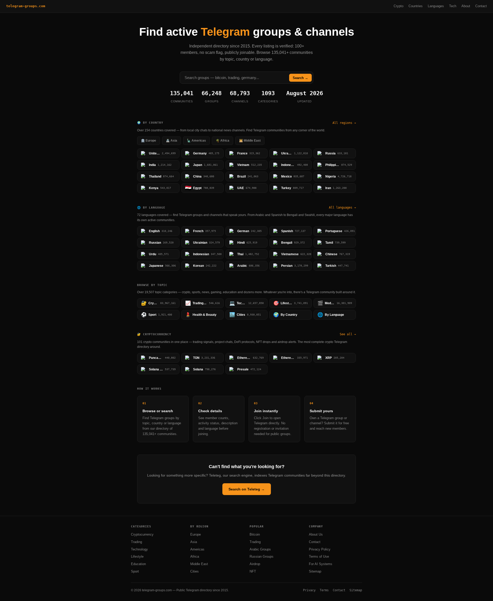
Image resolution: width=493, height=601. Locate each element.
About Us (316, 534)
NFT (253, 571)
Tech (452, 6)
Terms (324, 590)
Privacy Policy (319, 549)
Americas (197, 549)
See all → (348, 334)
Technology (139, 549)
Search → (300, 78)
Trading (136, 542)
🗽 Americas (196, 140)
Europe (195, 534)
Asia (193, 542)
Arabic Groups (260, 549)
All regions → (344, 123)
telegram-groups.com (25, 6)
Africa (194, 556)
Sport (135, 571)
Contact (481, 6)
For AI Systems (320, 564)
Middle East (199, 564)
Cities (194, 571)
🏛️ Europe (148, 140)
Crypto (398, 6)
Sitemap (315, 571)
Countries (416, 6)
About (465, 6)
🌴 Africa (222, 140)
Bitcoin (255, 534)
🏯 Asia (171, 140)
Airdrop (255, 564)
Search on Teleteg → (247, 489)
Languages (436, 6)
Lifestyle (137, 556)
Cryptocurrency (142, 534)
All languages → (342, 207)
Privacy (309, 590)
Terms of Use (319, 556)
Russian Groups (261, 556)
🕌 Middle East (250, 140)
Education (138, 564)
